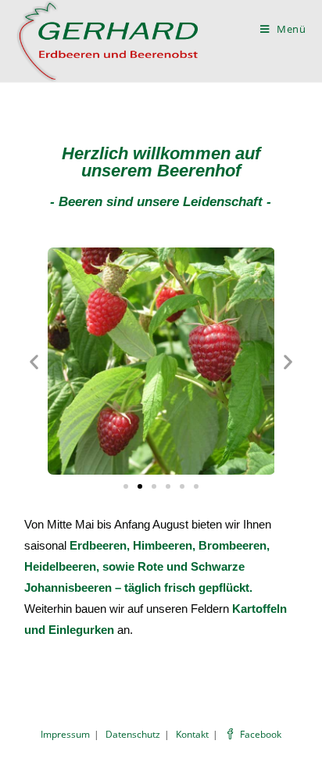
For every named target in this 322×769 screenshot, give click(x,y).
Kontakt (192, 734)
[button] (125, 486)
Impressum (65, 734)
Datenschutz (133, 734)
